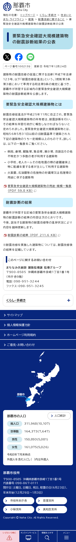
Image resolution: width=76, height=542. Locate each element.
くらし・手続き (48, 15)
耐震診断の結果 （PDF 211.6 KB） (32, 235)
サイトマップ (15, 315)
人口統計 (60, 415)
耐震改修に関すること (51, 19)
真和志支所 (50, 509)
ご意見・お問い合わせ (21, 344)
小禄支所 (15, 509)
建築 (31, 19)
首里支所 (48, 500)
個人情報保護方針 (18, 325)
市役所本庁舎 (18, 500)
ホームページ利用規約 (21, 334)
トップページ (27, 15)
